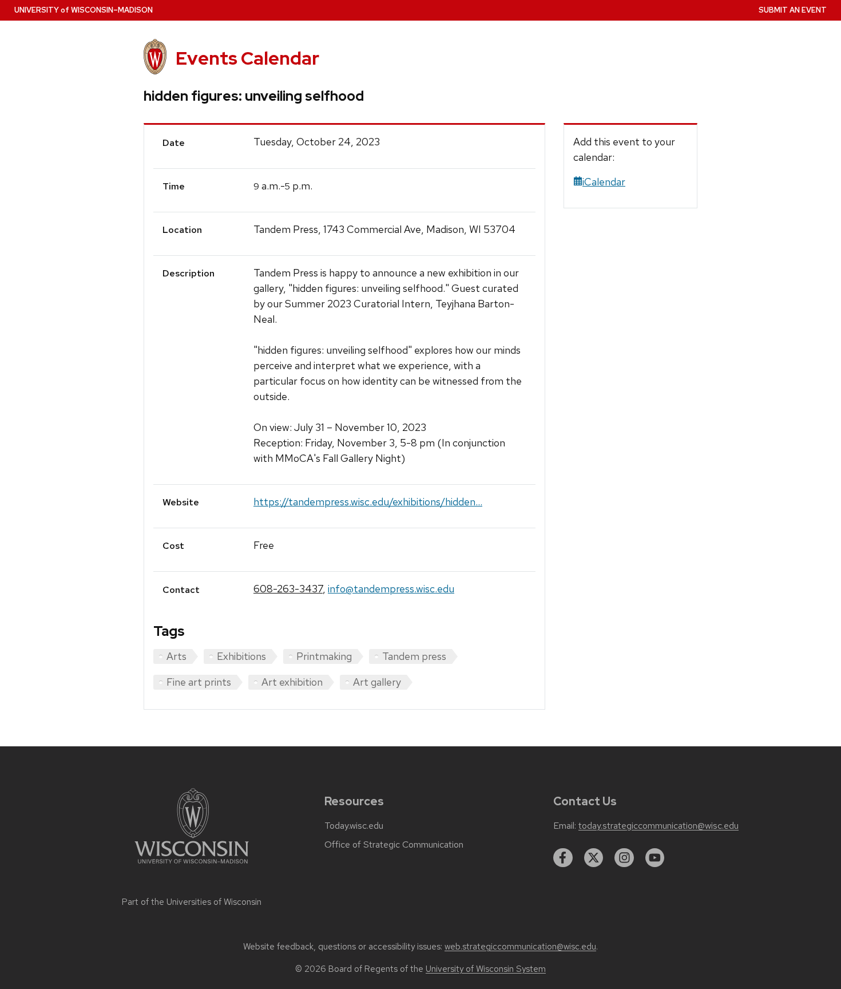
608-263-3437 (288, 588)
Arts (176, 656)
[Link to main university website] (191, 866)
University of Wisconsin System (486, 969)
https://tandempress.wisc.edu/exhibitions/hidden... (367, 501)
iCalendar (603, 181)
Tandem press (414, 656)
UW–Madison (83, 10)
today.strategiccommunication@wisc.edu (658, 826)
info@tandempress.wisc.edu (391, 588)
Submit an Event (793, 10)
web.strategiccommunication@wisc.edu (520, 946)
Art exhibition (292, 682)
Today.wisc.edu (353, 826)
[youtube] (655, 858)
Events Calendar (247, 58)
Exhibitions (241, 656)
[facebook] (563, 858)
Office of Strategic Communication (393, 844)
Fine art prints (198, 682)
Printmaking (324, 656)
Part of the (191, 902)
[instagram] (624, 858)
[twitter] (594, 858)
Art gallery (377, 682)
